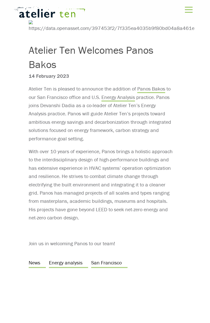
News (34, 262)
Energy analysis (65, 262)
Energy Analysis (118, 97)
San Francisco (106, 262)
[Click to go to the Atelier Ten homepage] (71, 13)
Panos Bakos (151, 88)
